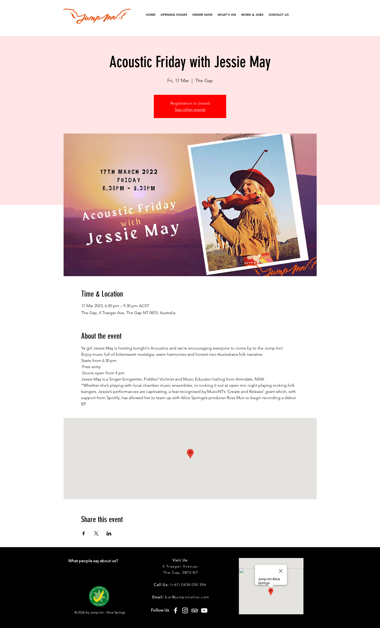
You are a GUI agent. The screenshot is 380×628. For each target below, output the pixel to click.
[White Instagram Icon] (185, 610)
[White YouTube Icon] (204, 610)
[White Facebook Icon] (175, 610)
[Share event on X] (96, 533)
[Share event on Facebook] (83, 533)
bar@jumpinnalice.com (187, 597)
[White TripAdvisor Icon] (195, 610)
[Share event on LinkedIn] (109, 533)
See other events (190, 109)
